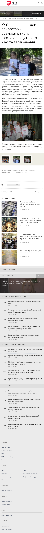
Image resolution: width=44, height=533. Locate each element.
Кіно (3, 470)
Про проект (5, 526)
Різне (3, 480)
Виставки (4, 474)
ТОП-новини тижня (7, 454)
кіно (18, 185)
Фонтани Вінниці (7, 501)
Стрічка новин (6, 447)
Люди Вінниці (6, 504)
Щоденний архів (7, 515)
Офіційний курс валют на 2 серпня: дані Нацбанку (25, 349)
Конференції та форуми (30, 477)
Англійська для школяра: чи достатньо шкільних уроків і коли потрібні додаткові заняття (21, 283)
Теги (3, 460)
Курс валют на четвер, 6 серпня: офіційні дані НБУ (25, 355)
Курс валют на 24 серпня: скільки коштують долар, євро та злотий (31, 204)
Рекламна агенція (7, 490)
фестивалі (11, 185)
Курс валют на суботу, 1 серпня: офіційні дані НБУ (25, 379)
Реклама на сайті (7, 529)
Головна (4, 18)
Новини (10, 18)
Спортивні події (6, 477)
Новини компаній (7, 451)
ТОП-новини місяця (7, 457)
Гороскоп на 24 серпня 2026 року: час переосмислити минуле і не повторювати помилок (31, 220)
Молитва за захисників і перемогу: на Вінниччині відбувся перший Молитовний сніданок (31, 237)
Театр (24, 470)
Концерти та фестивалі (30, 474)
